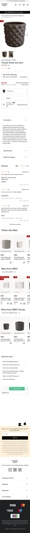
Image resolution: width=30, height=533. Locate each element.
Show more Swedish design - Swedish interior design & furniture (13, 372)
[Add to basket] (11, 304)
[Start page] (4, 4)
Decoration (14, 15)
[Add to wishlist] (10, 263)
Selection (5, 484)
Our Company (6, 497)
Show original (19, 198)
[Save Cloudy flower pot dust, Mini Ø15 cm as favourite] (27, 388)
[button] (5, 68)
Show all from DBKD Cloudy (9, 313)
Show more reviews (15, 224)
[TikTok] (19, 470)
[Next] (27, 34)
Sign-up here (23, 77)
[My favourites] (20, 5)
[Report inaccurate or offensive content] (27, 184)
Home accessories (6, 15)
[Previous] (3, 34)
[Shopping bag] (24, 5)
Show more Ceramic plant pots (11, 364)
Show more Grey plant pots (10, 368)
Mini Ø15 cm (5, 392)
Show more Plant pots (9, 379)
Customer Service (7, 478)
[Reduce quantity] (2, 388)
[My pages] (16, 5)
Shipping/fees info (22, 104)
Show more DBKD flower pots (11, 376)
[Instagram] (15, 470)
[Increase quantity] (7, 388)
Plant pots (20, 15)
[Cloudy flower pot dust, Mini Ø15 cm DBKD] (15, 34)
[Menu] (28, 5)
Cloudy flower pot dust (7, 17)
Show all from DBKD (7, 272)
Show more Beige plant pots (10, 361)
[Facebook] (10, 470)
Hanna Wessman (5, 60)
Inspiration (5, 490)
